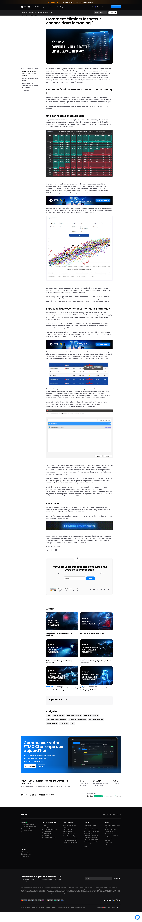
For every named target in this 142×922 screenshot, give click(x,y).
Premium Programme (69, 834)
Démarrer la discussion (30, 827)
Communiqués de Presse (112, 825)
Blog (61, 7)
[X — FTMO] (117, 814)
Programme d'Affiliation (47, 832)
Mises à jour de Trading (91, 840)
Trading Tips (49, 632)
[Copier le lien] (48, 550)
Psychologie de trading (91, 715)
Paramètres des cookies (38, 907)
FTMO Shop (108, 842)
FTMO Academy (88, 844)
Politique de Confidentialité (78, 907)
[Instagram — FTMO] (110, 814)
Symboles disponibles (90, 837)
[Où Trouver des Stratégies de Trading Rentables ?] (62, 651)
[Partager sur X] (56, 550)
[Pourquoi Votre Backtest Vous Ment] (96, 624)
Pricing (65, 827)
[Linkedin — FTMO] (120, 814)
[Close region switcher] (120, 12)
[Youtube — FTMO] (107, 814)
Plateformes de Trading (91, 842)
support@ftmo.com (29, 829)
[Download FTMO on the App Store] (107, 900)
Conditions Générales (63, 907)
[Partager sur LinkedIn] (52, 550)
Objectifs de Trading (69, 836)
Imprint (54, 907)
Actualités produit (58, 715)
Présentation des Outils (91, 829)
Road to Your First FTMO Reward (56, 719)
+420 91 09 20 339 (28, 831)
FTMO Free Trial (67, 829)
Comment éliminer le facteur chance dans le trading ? (30, 73)
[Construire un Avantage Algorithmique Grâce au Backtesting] (96, 651)
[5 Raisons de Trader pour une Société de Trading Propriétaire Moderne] (96, 678)
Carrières (108, 840)
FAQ (57, 7)
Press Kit (46, 835)
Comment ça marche (50, 829)
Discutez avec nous (28, 824)
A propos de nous (110, 829)
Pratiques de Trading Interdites (90, 826)
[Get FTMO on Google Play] (116, 900)
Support (46, 827)
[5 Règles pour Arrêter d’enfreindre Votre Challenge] (62, 624)
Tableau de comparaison (70, 842)
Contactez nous (110, 831)
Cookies (48, 907)
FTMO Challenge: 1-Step (70, 838)
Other (72, 723)
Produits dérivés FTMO (50, 837)
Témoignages (109, 838)
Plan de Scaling (67, 831)
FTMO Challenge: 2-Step (70, 840)
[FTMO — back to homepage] (25, 7)
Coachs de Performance (91, 831)
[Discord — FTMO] (104, 814)
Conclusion (26, 90)
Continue (113, 12)
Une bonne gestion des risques (30, 79)
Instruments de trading (74, 715)
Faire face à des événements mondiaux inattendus (30, 85)
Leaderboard (88, 833)
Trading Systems (52, 723)
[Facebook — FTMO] (114, 814)
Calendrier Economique (91, 835)
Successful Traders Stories (77, 719)
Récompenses (109, 834)
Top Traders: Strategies (96, 719)
